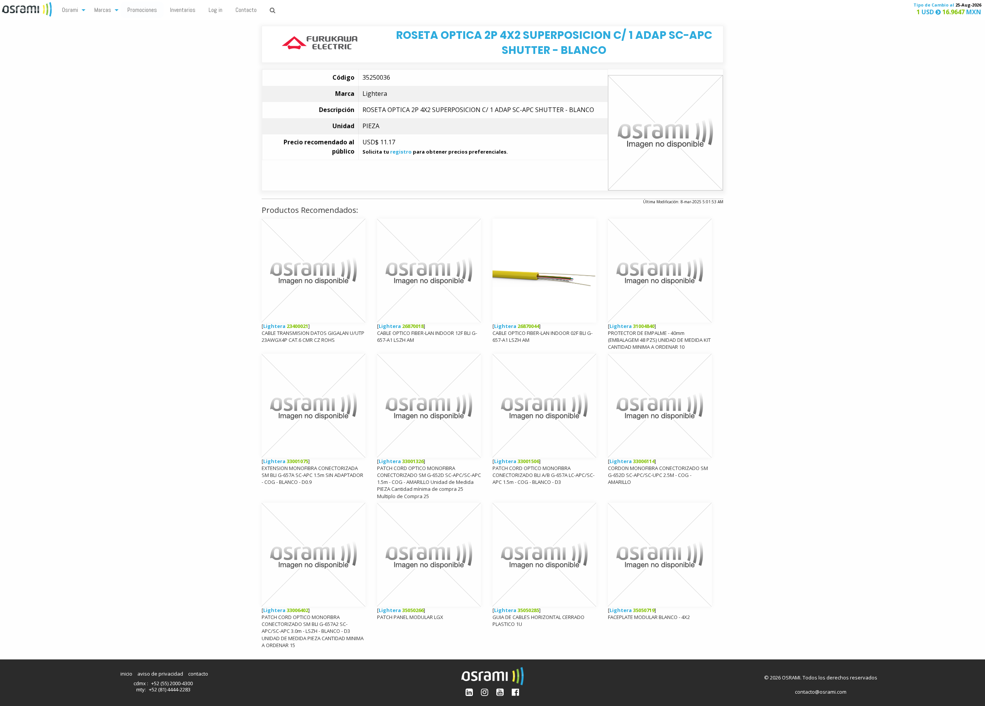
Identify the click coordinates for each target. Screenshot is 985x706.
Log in (215, 10)
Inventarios (182, 10)
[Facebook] (515, 692)
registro (401, 151)
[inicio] (27, 8)
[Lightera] (319, 42)
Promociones (142, 10)
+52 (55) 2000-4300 (172, 683)
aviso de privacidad (160, 673)
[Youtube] (500, 692)
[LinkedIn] (469, 692)
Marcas (102, 10)
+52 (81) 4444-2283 (169, 689)
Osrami (70, 10)
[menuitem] (71, 9)
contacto (198, 673)
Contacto (246, 10)
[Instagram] (484, 692)
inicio (126, 673)
